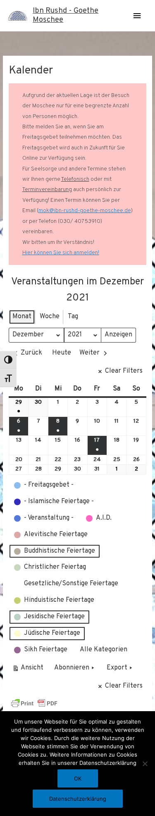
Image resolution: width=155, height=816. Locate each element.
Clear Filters (124, 371)
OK (77, 778)
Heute (61, 353)
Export (117, 668)
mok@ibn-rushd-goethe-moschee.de (84, 210)
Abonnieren (71, 668)
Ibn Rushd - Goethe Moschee (65, 15)
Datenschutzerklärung (77, 798)
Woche (50, 316)
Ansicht (29, 670)
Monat (21, 316)
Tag (73, 316)
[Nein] (145, 763)
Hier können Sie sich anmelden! (60, 252)
